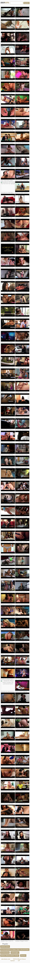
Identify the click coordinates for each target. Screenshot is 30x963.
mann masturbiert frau (9, 955)
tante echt (5, 946)
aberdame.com (5, 959)
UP (19, 960)
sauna (23, 955)
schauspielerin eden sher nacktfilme (14, 949)
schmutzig (5, 952)
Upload (12, 960)
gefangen (14, 952)
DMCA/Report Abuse (19, 959)
